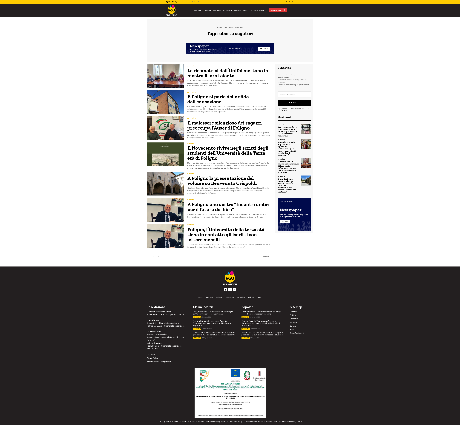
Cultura (190, 143)
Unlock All (294, 103)
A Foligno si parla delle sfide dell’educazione (218, 99)
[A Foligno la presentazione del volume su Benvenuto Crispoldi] (165, 184)
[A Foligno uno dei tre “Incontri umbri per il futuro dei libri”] (165, 210)
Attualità (191, 66)
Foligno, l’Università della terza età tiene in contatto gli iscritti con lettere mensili (225, 234)
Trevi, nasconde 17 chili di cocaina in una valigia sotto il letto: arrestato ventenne (287, 131)
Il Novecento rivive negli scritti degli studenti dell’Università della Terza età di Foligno (227, 153)
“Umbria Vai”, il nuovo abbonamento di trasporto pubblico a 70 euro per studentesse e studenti (288, 167)
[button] (291, 10)
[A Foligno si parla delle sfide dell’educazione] (165, 102)
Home (219, 27)
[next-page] (158, 256)
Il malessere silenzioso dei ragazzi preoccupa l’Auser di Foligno (224, 125)
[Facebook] (286, 1)
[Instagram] (289, 1)
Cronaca (281, 124)
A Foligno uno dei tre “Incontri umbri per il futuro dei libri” (228, 206)
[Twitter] (292, 1)
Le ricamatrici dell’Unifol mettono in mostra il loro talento (227, 73)
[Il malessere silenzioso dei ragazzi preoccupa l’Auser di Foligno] (165, 128)
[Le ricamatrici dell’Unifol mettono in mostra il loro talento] (165, 76)
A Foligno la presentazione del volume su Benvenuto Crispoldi (222, 180)
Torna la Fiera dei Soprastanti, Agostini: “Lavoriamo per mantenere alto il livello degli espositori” (287, 148)
